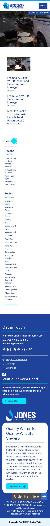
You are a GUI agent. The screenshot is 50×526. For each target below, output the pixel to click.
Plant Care (9, 239)
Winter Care (9, 293)
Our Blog (10, 363)
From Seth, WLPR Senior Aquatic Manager (18, 99)
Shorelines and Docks (15, 124)
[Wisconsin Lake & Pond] (13, 5)
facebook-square (4, 374)
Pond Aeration (11, 242)
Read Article (14, 486)
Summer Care (10, 286)
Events (8, 220)
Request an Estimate (16, 359)
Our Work (8, 235)
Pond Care (9, 246)
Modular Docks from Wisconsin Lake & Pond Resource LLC (16, 115)
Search (14, 141)
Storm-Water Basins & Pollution (10, 280)
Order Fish (11, 368)
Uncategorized (11, 290)
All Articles (11, 90)
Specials (8, 274)
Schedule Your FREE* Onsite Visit (25, 522)
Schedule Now (11, 401)
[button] (44, 496)
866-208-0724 (17, 349)
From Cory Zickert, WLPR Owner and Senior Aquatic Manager (18, 82)
